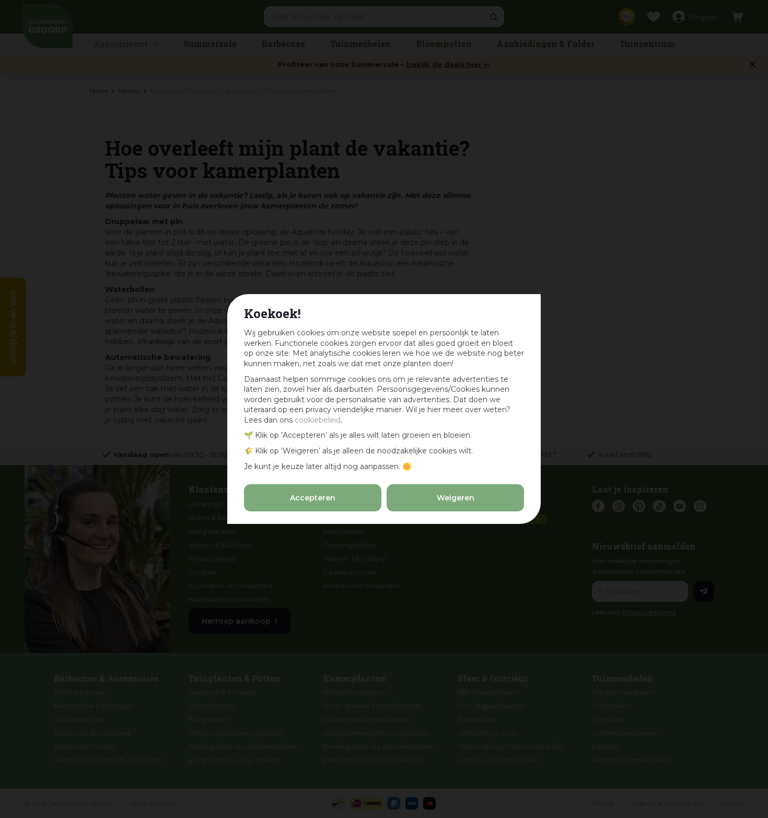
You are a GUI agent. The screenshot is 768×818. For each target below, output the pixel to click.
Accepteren (312, 498)
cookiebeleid (318, 420)
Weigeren (455, 498)
